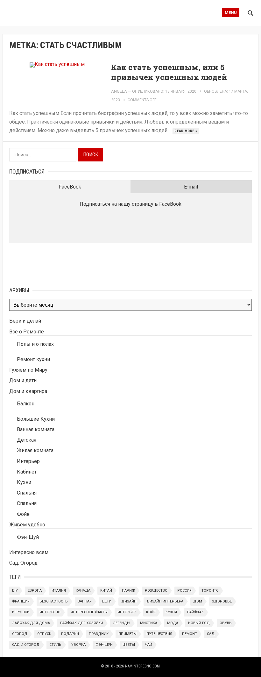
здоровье (222, 601)
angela (119, 91)
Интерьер (28, 461)
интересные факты (89, 612)
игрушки (21, 612)
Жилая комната (35, 450)
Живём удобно (27, 525)
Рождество (156, 590)
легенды (121, 623)
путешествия (159, 634)
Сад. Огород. (24, 563)
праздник (99, 634)
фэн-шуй (104, 645)
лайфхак (195, 612)
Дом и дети (23, 380)
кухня (171, 612)
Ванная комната (35, 429)
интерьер (126, 612)
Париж (128, 590)
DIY (15, 590)
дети (106, 601)
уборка (78, 645)
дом (197, 601)
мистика (148, 623)
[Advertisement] (41, 263)
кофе (151, 612)
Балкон (25, 404)
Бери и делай (25, 321)
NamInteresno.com (142, 666)
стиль (55, 645)
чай (148, 645)
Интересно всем (28, 552)
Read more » (185, 131)
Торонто (210, 590)
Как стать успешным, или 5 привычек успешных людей (169, 72)
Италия (59, 590)
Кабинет (27, 472)
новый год (199, 623)
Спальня (27, 493)
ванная (85, 601)
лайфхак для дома (31, 623)
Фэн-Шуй (28, 537)
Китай (106, 590)
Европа (35, 590)
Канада (83, 590)
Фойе (23, 514)
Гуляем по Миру (28, 370)
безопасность (53, 601)
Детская (26, 440)
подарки (70, 634)
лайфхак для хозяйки (81, 623)
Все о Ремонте (26, 332)
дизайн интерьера (164, 601)
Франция (21, 601)
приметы (127, 634)
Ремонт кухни (33, 359)
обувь (226, 623)
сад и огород (25, 645)
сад (211, 634)
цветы (129, 645)
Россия (184, 590)
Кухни (24, 482)
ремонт (189, 634)
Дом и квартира (28, 391)
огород (19, 634)
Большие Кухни (36, 419)
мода (172, 623)
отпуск (44, 634)
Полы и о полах (35, 344)
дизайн (129, 601)
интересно (49, 612)
